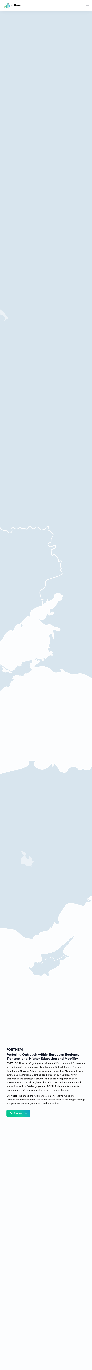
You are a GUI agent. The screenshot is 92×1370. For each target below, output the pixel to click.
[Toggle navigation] (87, 5)
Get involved (16, 1113)
